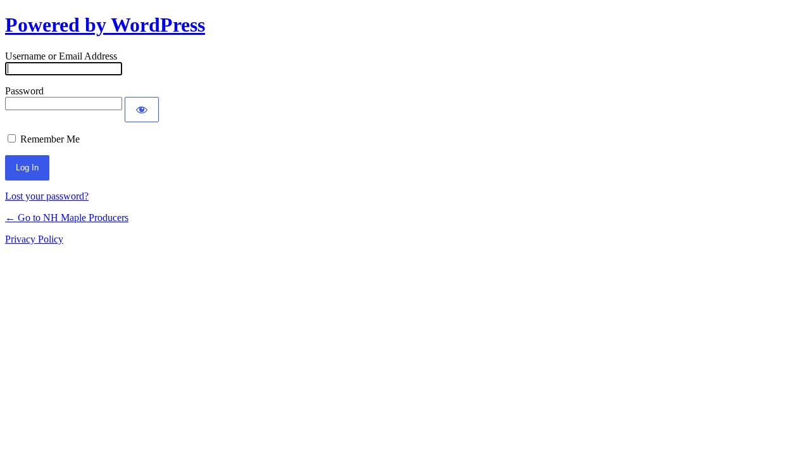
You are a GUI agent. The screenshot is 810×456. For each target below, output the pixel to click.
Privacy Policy (34, 239)
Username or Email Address (61, 56)
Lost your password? (47, 196)
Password (24, 91)
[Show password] (142, 109)
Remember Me (50, 139)
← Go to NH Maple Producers (66, 217)
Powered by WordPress (105, 24)
